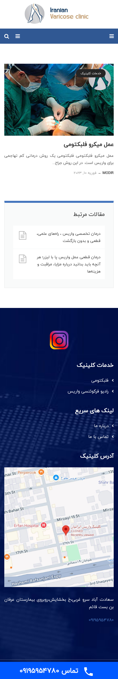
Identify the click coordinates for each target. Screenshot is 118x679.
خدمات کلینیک (90, 73)
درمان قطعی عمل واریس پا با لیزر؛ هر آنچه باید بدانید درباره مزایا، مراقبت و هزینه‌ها (69, 264)
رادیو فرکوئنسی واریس (88, 391)
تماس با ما (98, 436)
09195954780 (101, 620)
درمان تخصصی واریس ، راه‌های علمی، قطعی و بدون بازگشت (69, 237)
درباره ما (101, 425)
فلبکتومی (100, 380)
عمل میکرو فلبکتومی (89, 144)
